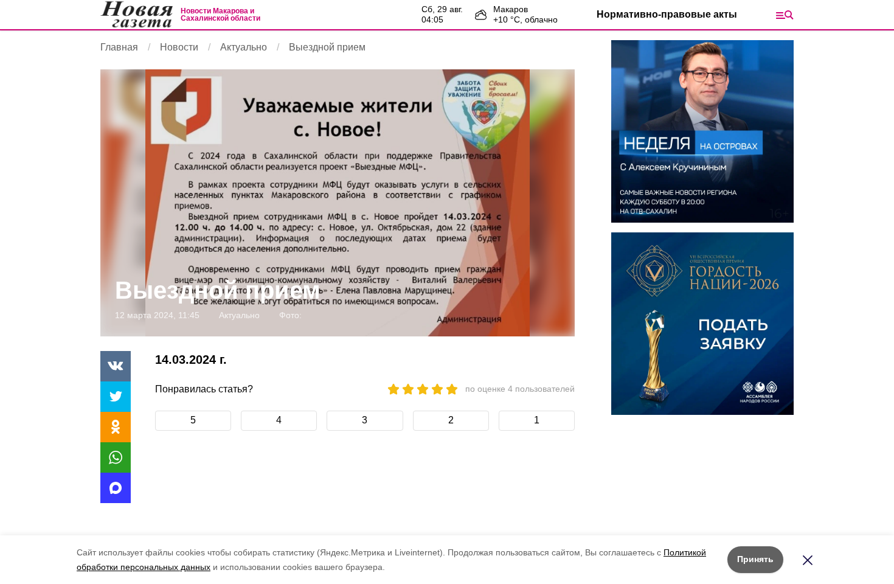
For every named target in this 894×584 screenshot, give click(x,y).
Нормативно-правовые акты (667, 14)
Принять (755, 559)
